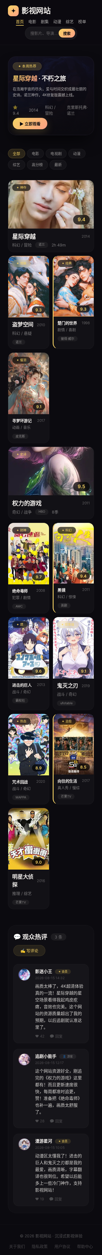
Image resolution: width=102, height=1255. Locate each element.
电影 (32, 21)
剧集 (45, 21)
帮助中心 (85, 1246)
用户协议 (62, 1246)
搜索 (67, 33)
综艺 (70, 21)
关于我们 (17, 1246)
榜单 (82, 21)
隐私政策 (40, 1246)
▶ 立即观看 (30, 124)
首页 (20, 21)
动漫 (57, 21)
